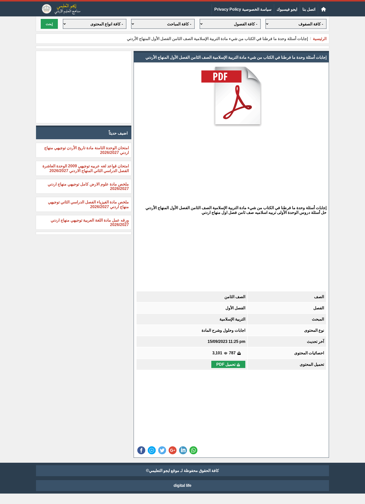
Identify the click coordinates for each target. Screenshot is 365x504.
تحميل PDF (225, 364)
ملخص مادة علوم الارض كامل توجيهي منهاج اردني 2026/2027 (88, 186)
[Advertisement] (231, 166)
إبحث (49, 24)
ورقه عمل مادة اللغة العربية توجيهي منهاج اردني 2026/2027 (90, 222)
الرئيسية (320, 39)
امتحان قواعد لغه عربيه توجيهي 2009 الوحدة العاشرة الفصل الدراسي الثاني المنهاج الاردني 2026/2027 (85, 168)
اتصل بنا (308, 9)
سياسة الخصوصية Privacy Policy (242, 9)
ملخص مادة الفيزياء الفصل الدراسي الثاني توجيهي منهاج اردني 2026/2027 (88, 204)
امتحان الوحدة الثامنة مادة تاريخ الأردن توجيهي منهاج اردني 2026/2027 (86, 150)
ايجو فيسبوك (287, 9)
